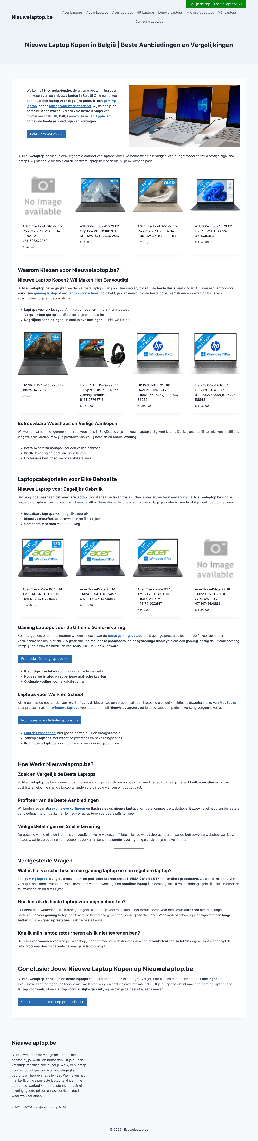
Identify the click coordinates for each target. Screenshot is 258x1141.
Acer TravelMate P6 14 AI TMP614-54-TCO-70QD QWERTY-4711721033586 (42, 594)
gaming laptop (45, 293)
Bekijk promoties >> (46, 134)
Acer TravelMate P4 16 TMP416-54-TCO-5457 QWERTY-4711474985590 (100, 594)
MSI (93, 646)
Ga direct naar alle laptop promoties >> (52, 1002)
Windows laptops (65, 708)
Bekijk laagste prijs (96, 253)
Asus (84, 116)
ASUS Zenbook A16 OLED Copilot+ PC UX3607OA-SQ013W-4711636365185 (157, 231)
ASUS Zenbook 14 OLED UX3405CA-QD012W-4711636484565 (213, 231)
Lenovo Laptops (170, 12)
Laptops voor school (40, 733)
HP (55, 116)
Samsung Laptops (149, 21)
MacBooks (228, 702)
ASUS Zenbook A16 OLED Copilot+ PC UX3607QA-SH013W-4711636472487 (100, 231)
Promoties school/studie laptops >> (49, 720)
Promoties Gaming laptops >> (45, 659)
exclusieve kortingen (68, 808)
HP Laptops (145, 12)
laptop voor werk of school (70, 106)
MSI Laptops (227, 12)
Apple (100, 116)
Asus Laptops (122, 12)
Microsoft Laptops (200, 12)
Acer (102, 502)
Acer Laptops (72, 12)
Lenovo (73, 116)
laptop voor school (83, 293)
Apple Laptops (97, 12)
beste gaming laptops (125, 636)
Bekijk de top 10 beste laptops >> (216, 4)
